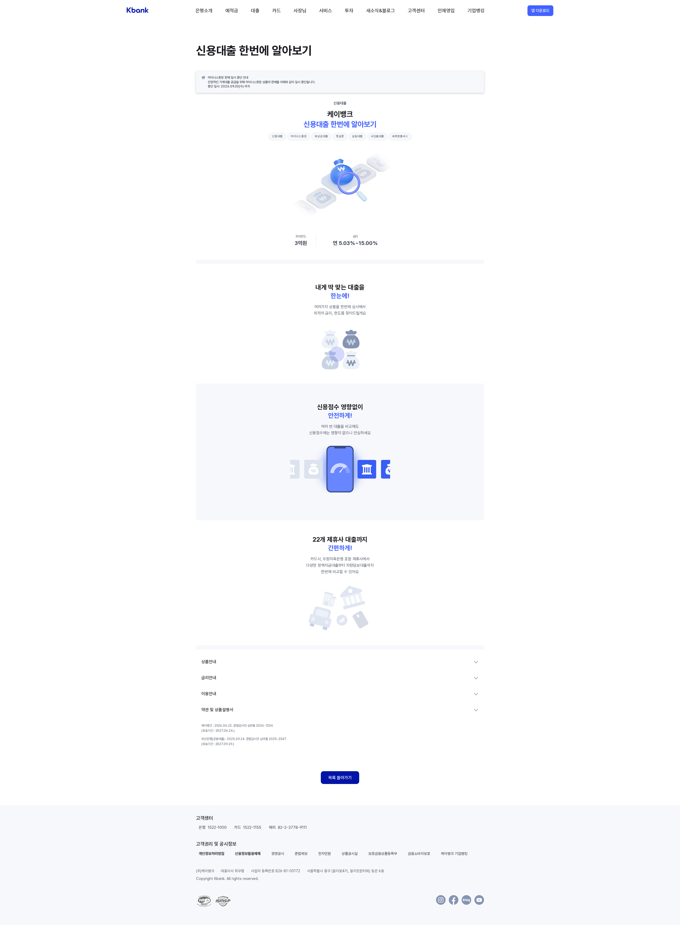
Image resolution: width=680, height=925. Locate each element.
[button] (211, 853)
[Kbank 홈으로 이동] (138, 10)
